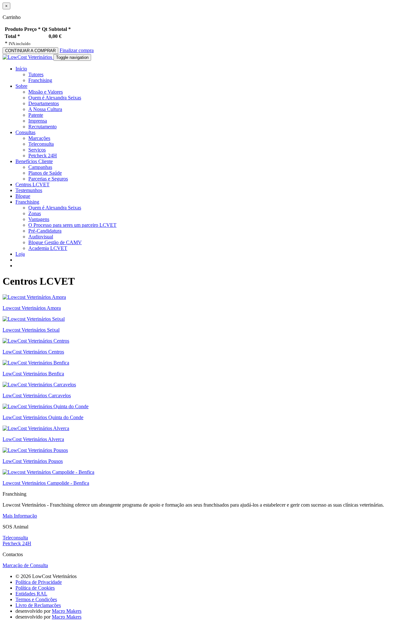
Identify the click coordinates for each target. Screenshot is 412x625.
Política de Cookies (35, 588)
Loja (20, 254)
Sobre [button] (21, 86)
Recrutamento (42, 126)
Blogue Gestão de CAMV (55, 242)
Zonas (34, 213)
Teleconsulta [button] (15, 537)
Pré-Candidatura (44, 231)
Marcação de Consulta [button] (25, 565)
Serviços (37, 149)
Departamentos (43, 103)
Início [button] (21, 68)
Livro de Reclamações (38, 605)
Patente (35, 115)
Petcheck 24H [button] (17, 543)
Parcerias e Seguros (48, 178)
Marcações (39, 138)
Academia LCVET (47, 248)
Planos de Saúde (45, 173)
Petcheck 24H (42, 155)
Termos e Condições (36, 599)
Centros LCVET (32, 184)
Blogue (22, 196)
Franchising (40, 80)
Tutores (35, 74)
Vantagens (38, 219)
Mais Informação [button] (20, 516)
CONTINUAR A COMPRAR (30, 50)
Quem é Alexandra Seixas (54, 97)
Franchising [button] (27, 202)
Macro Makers (66, 611)
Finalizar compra (77, 50)
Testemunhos (28, 190)
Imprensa (37, 121)
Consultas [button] (25, 132)
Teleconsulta (41, 144)
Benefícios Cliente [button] (34, 161)
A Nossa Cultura (45, 109)
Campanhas (40, 167)
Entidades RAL (31, 593)
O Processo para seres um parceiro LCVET (72, 225)
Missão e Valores (45, 92)
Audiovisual (40, 236)
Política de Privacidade (38, 582)
